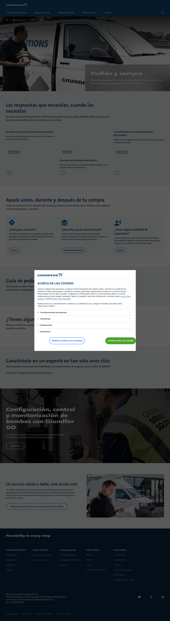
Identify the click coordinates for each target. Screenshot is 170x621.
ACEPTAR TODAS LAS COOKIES (120, 340)
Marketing (45, 318)
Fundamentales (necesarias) (53, 312)
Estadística (45, 331)
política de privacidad (61, 299)
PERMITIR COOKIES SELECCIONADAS (67, 340)
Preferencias (46, 325)
